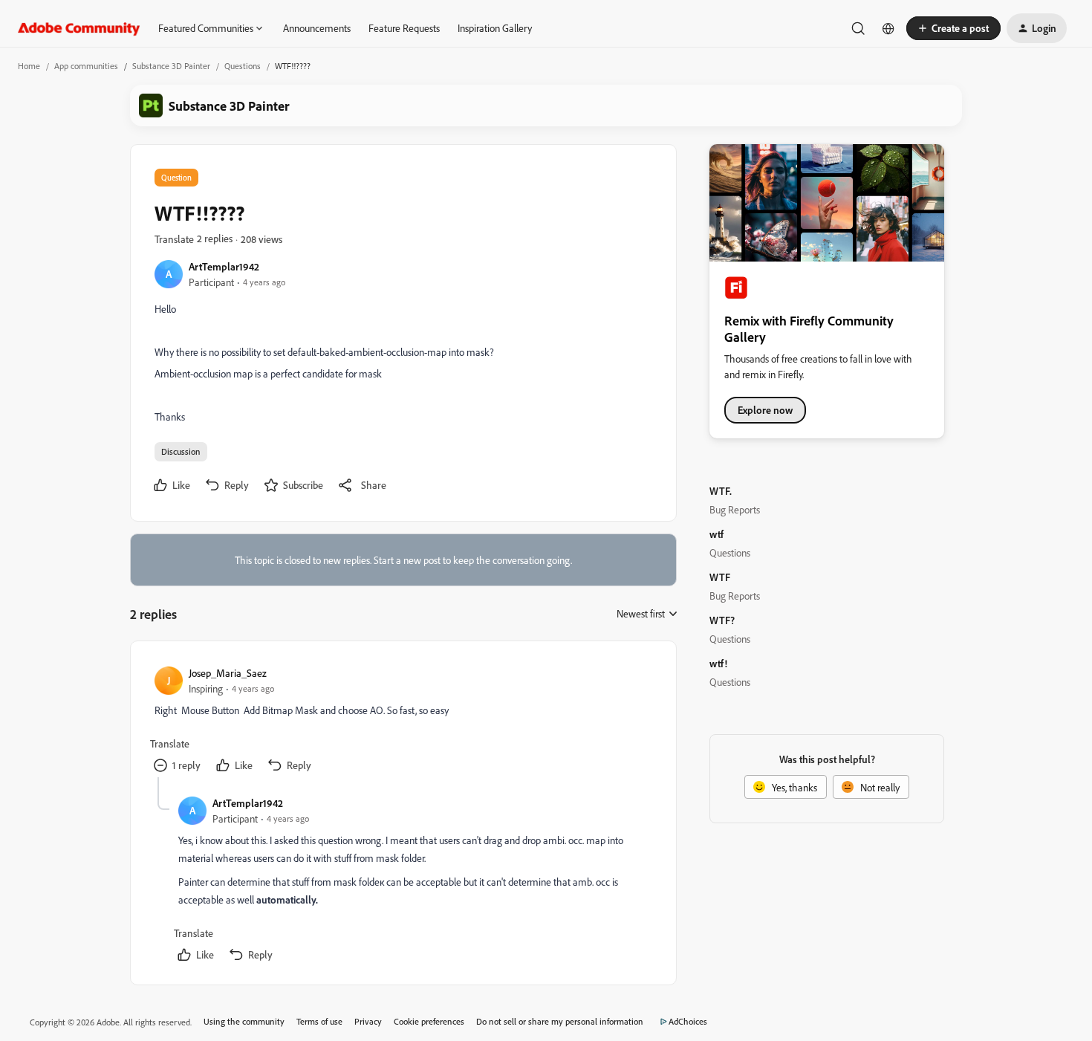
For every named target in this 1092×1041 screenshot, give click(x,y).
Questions (242, 65)
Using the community (244, 1021)
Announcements (317, 28)
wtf (716, 534)
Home (29, 65)
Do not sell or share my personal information (559, 1021)
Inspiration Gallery (495, 28)
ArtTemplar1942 (224, 266)
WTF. (720, 490)
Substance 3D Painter (171, 65)
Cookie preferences (429, 1021)
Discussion (181, 451)
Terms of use (319, 1021)
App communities (86, 65)
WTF (719, 577)
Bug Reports (734, 509)
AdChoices (688, 1021)
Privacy (368, 1021)
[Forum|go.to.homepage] (79, 28)
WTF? (722, 620)
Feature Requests (404, 28)
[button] (953, 28)
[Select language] (888, 28)
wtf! (718, 663)
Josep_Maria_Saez (228, 673)
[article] (402, 721)
